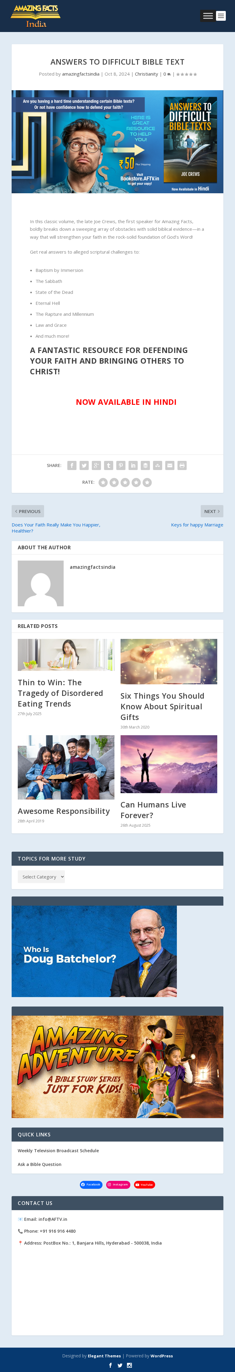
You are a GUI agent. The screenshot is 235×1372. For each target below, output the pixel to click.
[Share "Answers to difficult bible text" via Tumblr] (109, 465)
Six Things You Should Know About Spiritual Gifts (163, 706)
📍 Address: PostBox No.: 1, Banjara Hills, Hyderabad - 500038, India (90, 1243)
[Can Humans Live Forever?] (169, 764)
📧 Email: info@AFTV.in (42, 1219)
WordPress (162, 1356)
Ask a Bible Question (40, 1164)
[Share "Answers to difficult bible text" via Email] (170, 465)
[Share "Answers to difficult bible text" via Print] (182, 465)
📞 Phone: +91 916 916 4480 (47, 1231)
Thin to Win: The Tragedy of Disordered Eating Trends (60, 693)
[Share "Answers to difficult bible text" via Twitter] (84, 465)
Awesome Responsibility (64, 811)
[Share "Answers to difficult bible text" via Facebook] (72, 465)
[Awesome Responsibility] (66, 767)
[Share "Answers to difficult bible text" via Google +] (96, 465)
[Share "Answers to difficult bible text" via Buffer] (145, 465)
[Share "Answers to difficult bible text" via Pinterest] (121, 465)
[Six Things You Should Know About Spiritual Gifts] (169, 661)
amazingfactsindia (80, 74)
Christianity (146, 74)
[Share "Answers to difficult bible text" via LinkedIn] (133, 465)
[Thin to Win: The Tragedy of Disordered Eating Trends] (66, 655)
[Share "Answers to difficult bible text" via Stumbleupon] (157, 465)
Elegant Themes (104, 1356)
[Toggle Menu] (208, 16)
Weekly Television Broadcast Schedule (58, 1150)
